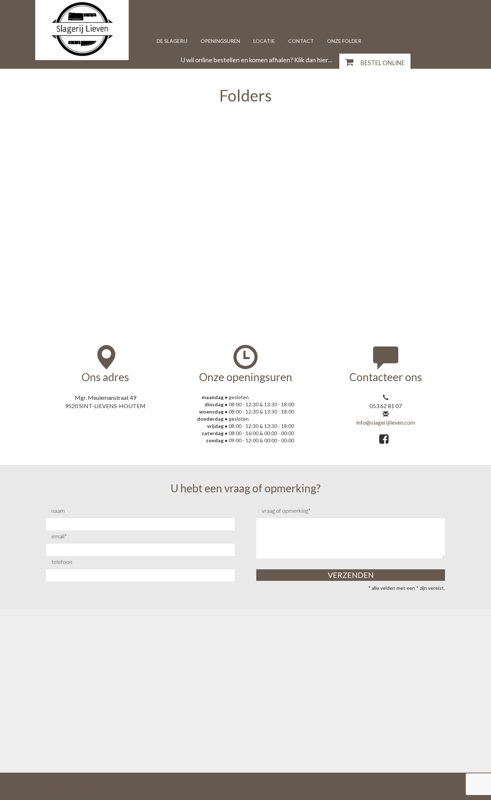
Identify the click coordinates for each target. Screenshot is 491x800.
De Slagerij (172, 41)
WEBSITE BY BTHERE (311, 786)
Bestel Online (383, 63)
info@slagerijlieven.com (385, 422)
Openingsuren (220, 41)
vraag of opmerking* (286, 510)
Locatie (264, 41)
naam (58, 510)
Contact (301, 41)
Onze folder (344, 41)
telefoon (61, 561)
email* (59, 536)
